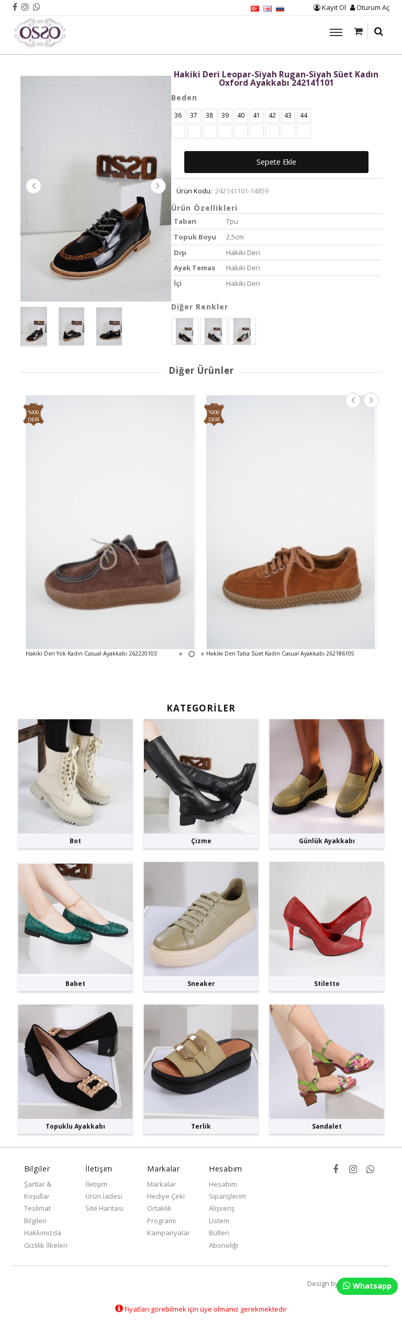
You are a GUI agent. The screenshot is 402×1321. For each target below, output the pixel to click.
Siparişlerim (227, 1196)
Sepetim (358, 31)
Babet (75, 983)
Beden (184, 97)
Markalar (161, 1184)
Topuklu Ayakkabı (75, 1126)
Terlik (201, 1126)
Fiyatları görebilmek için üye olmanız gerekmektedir (205, 1309)
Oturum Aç (372, 7)
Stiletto (327, 983)
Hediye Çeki (166, 1196)
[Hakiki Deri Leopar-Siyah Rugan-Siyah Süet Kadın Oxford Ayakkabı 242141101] (95, 187)
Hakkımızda (42, 1232)
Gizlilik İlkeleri (46, 1245)
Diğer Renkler (199, 307)
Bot (75, 840)
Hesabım (223, 1184)
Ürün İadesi (103, 1196)
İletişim (96, 1184)
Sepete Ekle (276, 162)
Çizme (201, 840)
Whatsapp (371, 1286)
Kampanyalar (168, 1232)
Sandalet (327, 1126)
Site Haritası (104, 1208)
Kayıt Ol (333, 7)
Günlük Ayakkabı (327, 840)
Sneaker (201, 983)
